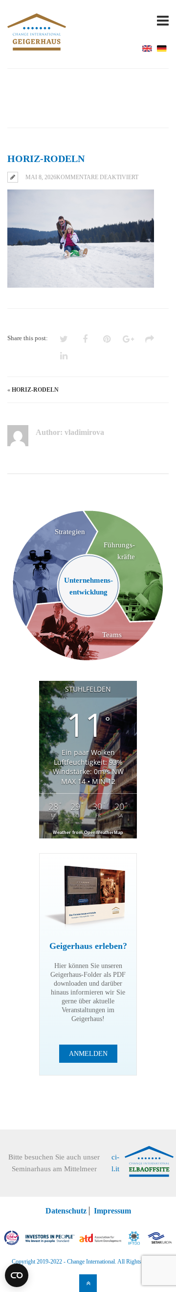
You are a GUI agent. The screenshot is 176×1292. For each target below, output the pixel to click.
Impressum (112, 1211)
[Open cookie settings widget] (16, 1275)
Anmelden (88, 1053)
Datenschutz (66, 1211)
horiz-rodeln (35, 389)
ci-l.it (115, 1163)
